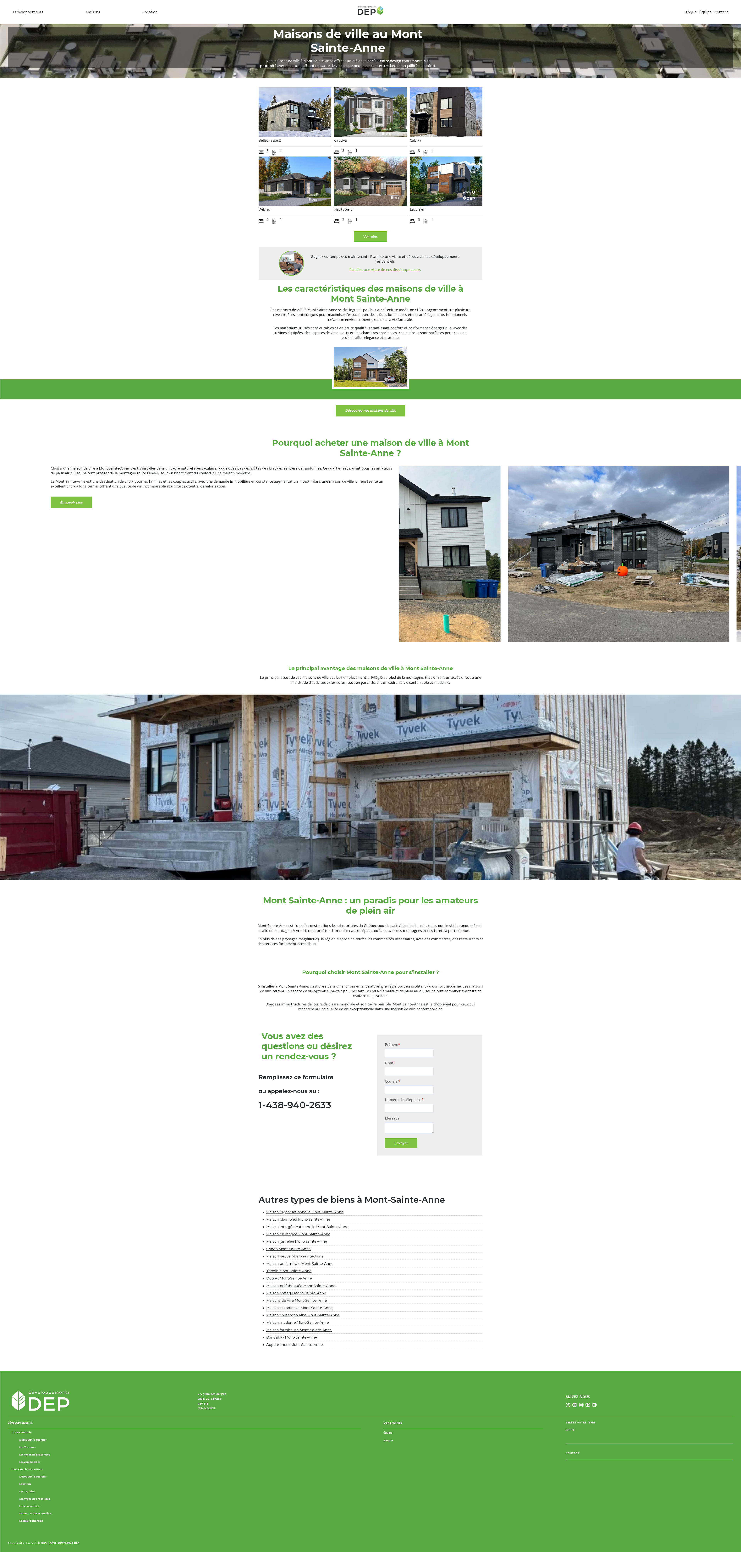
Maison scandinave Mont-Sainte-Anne (299, 1308)
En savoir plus (71, 502)
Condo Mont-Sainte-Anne (288, 1249)
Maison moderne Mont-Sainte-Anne (297, 1322)
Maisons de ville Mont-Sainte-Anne (296, 1300)
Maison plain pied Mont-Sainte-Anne (298, 1219)
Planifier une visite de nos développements (385, 269)
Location (150, 12)
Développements (28, 12)
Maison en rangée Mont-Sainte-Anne (298, 1234)
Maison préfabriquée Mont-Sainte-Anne (300, 1286)
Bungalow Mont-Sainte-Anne (291, 1337)
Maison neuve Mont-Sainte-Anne (295, 1256)
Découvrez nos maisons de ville (370, 410)
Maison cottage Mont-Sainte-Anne (296, 1293)
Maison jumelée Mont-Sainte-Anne (296, 1241)
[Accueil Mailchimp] (370, 11)
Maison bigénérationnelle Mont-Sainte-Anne (304, 1212)
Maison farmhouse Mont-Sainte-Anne (299, 1330)
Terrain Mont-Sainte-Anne (288, 1271)
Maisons (93, 12)
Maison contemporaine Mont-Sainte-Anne (302, 1315)
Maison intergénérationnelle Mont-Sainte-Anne (307, 1227)
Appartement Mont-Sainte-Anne (294, 1345)
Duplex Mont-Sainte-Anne (289, 1278)
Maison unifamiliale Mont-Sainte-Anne (299, 1264)
